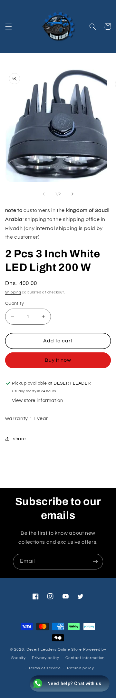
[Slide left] (43, 194)
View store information (37, 400)
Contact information (85, 658)
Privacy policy (45, 658)
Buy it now (58, 360)
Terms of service (44, 668)
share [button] (19, 438)
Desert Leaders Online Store (54, 649)
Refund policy (80, 668)
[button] (8, 26)
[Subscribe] (95, 561)
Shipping (13, 292)
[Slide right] (72, 194)
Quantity (14, 303)
